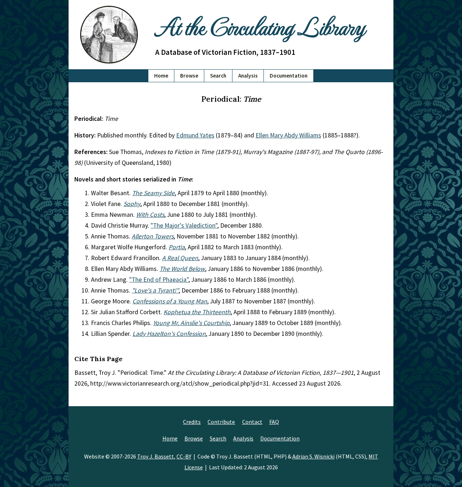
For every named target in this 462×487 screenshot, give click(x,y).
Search (218, 75)
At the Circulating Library (260, 26)
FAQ (274, 421)
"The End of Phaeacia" (158, 280)
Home (161, 75)
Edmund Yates (195, 135)
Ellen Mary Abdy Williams (288, 135)
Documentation (289, 75)
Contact (252, 421)
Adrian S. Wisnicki (313, 456)
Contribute (221, 421)
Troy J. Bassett (155, 456)
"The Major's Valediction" (184, 225)
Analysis (248, 75)
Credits (192, 421)
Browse (189, 75)
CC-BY (183, 456)
